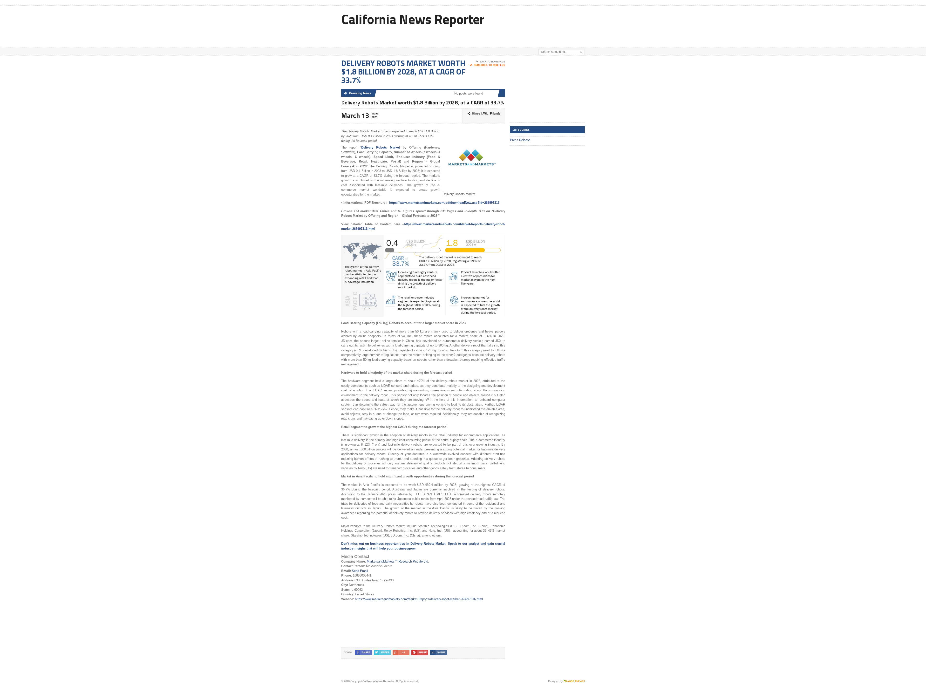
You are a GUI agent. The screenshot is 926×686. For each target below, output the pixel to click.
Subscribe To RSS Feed (489, 65)
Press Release (520, 140)
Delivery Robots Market (381, 147)
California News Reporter (412, 19)
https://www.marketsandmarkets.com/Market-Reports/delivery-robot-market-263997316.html (419, 599)
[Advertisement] (528, 35)
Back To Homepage (492, 61)
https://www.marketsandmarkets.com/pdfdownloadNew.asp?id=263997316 (444, 202)
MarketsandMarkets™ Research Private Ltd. (398, 561)
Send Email (360, 571)
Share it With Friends (486, 113)
